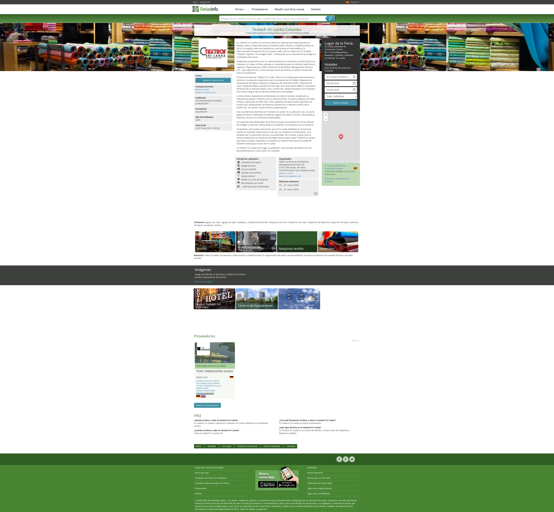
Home (198, 446)
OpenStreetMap (343, 162)
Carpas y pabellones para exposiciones (208, 386)
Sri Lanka (226, 446)
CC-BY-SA (357, 162)
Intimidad (312, 467)
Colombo (291, 446)
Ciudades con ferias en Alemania (211, 478)
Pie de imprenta (315, 472)
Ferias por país (202, 472)
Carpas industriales (205, 390)
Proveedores (260, 9)
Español (354, 2)
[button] (341, 137)
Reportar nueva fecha (213, 80)
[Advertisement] (277, 211)
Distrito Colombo (272, 446)
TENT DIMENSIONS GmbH (214, 371)
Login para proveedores (318, 493)
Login (195, 2)
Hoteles (316, 9)
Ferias (239, 9)
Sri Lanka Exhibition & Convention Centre (335, 167)
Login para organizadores (319, 488)
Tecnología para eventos (208, 383)
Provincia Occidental (247, 446)
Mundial (212, 446)
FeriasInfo (207, 9)
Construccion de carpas (207, 380)
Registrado (205, 2)
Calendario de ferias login (319, 483)
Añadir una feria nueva (289, 9)
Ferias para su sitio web (318, 478)
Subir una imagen (203, 281)
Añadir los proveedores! (207, 405)
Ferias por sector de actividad (209, 467)
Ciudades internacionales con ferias (212, 483)
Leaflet (329, 162)
